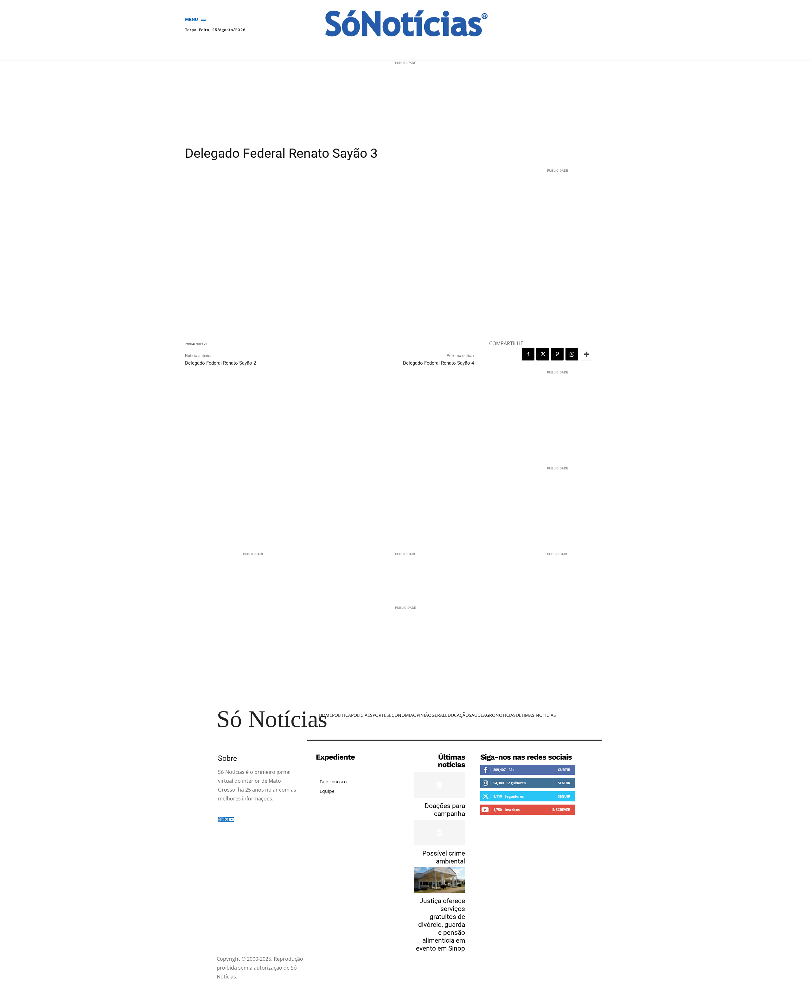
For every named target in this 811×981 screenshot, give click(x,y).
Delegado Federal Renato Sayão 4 (438, 363)
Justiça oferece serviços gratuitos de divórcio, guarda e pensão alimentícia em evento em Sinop (440, 924)
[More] (586, 354)
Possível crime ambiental (443, 857)
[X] (542, 354)
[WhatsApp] (571, 354)
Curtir (564, 769)
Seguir (564, 782)
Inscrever (561, 809)
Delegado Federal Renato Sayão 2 (220, 363)
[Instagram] (222, 819)
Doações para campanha (445, 810)
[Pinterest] (557, 354)
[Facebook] (528, 354)
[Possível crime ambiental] (439, 832)
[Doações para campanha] (439, 785)
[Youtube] (231, 819)
